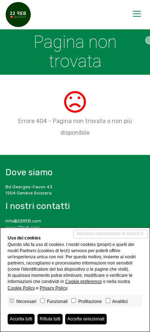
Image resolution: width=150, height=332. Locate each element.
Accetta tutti (21, 318)
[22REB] (18, 14)
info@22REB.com (23, 221)
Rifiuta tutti (50, 318)
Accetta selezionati (85, 318)
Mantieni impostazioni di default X (110, 233)
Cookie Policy (21, 288)
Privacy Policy (53, 288)
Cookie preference (83, 281)
